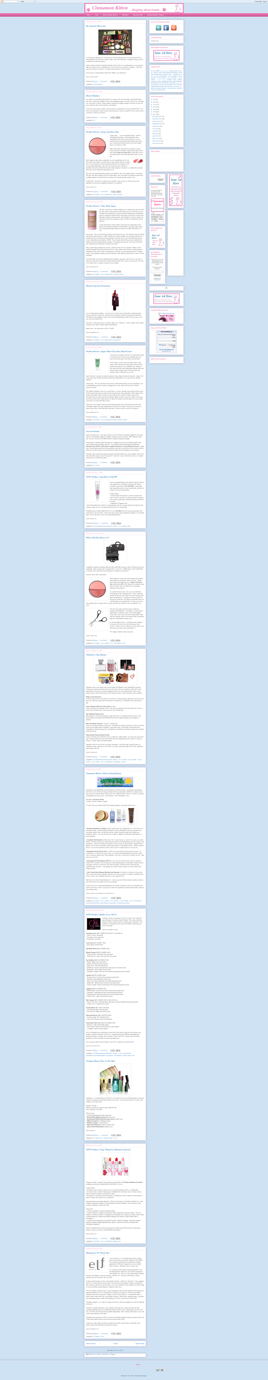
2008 (154, 112)
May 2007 (155, 133)
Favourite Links (138, 15)
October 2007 (156, 121)
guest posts (179, 82)
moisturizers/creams (111, 420)
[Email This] (111, 81)
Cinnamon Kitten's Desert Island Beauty (103, 773)
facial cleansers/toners (93, 903)
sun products (158, 90)
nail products (118, 1055)
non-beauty (176, 86)
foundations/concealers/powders (96, 1055)
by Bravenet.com (166, 351)
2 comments (103, 117)
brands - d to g (127, 759)
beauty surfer (158, 72)
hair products (109, 274)
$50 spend (153, 71)
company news (171, 79)
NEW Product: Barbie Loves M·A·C (101, 914)
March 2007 (156, 138)
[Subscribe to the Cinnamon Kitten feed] (174, 31)
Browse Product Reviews (110, 15)
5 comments (104, 271)
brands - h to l (99, 420)
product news (126, 526)
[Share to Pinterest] (119, 81)
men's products (177, 84)
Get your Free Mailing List (166, 349)
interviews (161, 84)
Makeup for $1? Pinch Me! (98, 1252)
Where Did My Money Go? (97, 537)
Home (88, 15)
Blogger (144, 1376)
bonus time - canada (101, 1138)
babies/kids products (164, 71)
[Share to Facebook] (117, 81)
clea (165, 79)
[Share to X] (115, 81)
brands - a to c (99, 194)
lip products (98, 84)
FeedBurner (157, 280)
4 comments (103, 640)
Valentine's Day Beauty (96, 654)
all (94, 84)
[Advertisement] (175, 242)
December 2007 (157, 116)
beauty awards (174, 71)
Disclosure (125, 15)
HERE (132, 1042)
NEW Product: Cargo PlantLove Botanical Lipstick (108, 1149)
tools (123, 643)
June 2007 (155, 131)
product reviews (117, 194)
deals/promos (109, 340)
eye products (109, 762)
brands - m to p (136, 759)
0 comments (103, 417)
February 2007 (156, 141)
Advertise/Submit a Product (155, 15)
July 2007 (155, 128)
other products (156, 88)
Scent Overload (92, 431)
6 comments (103, 81)
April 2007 (155, 136)
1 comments (104, 337)
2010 (154, 107)
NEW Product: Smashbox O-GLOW (101, 476)
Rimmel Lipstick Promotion (98, 285)
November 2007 (157, 119)
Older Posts (140, 1343)
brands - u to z (99, 762)
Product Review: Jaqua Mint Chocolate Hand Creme (109, 351)
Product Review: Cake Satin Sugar (101, 205)
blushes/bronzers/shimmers (103, 526)
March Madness (93, 95)
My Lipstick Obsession (96, 25)
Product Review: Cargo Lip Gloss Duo (102, 131)
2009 (154, 109)
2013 (154, 99)
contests (179, 79)
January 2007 (156, 143)
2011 (154, 104)
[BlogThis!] (113, 81)
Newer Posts (91, 1343)
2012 (154, 102)
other (180, 86)
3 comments (104, 191)
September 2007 (157, 124)
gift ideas (173, 83)
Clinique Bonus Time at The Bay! (100, 1060)
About (97, 15)
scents (97, 465)
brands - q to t (99, 340)
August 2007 (156, 126)
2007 (154, 114)
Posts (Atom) (119, 1350)
